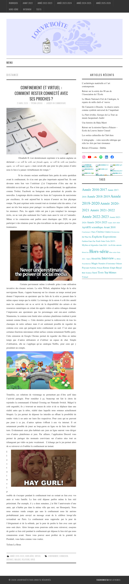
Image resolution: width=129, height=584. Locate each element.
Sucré (94, 272)
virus (33, 559)
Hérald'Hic (96, 258)
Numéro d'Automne (106, 263)
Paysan (85, 267)
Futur (103, 241)
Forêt (98, 241)
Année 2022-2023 (45, 3)
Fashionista (102, 579)
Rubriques (13, 3)
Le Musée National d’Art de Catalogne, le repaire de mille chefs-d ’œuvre (100, 100)
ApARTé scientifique (92, 227)
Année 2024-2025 (84, 3)
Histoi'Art (85, 252)
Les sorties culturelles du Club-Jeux (98, 135)
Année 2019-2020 (17, 556)
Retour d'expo (109, 267)
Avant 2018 (109, 227)
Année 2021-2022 (102, 210)
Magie (94, 263)
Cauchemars (86, 232)
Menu (9, 62)
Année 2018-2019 (98, 196)
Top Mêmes (110, 272)
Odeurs (119, 263)
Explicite (97, 236)
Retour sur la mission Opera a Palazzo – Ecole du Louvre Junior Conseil (100, 129)
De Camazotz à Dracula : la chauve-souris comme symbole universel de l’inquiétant (100, 108)
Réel (83, 272)
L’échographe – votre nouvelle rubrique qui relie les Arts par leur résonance (101, 141)
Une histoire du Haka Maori (94, 122)
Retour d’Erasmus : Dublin (94, 147)
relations (26, 559)
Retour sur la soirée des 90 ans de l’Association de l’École (97, 93)
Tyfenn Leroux (36, 103)
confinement (53, 556)
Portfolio (93, 267)
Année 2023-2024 (64, 3)
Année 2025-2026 (103, 3)
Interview (27, 9)
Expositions (109, 236)
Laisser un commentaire (56, 103)
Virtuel (38, 556)
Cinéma (100, 231)
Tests (38, 9)
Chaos (93, 232)
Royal (119, 267)
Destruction (115, 232)
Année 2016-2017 (94, 189)
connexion (63, 556)
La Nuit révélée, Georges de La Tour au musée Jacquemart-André (100, 116)
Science (89, 272)
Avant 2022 (28, 3)
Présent (99, 267)
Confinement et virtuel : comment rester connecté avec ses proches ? (41, 93)
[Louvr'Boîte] (64, 36)
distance (10, 559)
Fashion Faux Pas (88, 241)
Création (107, 232)
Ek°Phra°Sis (86, 237)
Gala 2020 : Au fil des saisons (110, 245)
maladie (17, 559)
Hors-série (13, 9)
